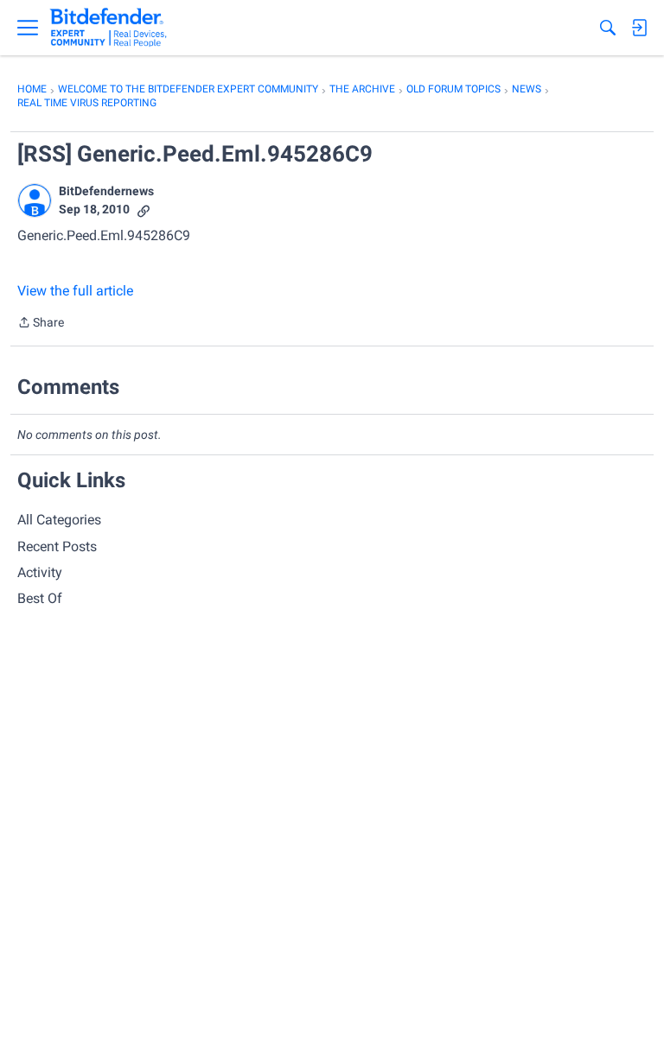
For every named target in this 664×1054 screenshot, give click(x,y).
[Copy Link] (143, 209)
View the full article (75, 291)
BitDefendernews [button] (106, 191)
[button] (34, 200)
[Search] (607, 27)
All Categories (59, 519)
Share (40, 324)
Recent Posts (57, 546)
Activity (39, 572)
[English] (108, 27)
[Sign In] (638, 27)
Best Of (39, 598)
